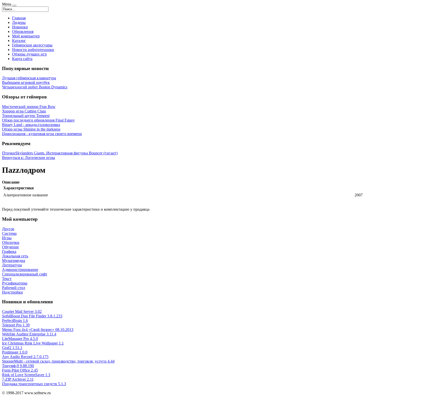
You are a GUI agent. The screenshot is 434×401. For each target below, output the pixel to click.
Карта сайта (22, 58)
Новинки (20, 27)
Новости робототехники (33, 49)
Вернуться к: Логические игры (28, 157)
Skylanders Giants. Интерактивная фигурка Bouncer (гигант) (66, 153)
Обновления (22, 31)
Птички (8, 153)
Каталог (19, 40)
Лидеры (19, 22)
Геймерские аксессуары (32, 45)
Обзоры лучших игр (29, 54)
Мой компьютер (26, 36)
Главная (19, 18)
